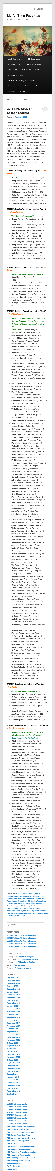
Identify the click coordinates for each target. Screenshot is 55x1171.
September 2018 (13, 1017)
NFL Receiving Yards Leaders (26, 899)
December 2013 (13, 1082)
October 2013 (12, 1088)
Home (37, 69)
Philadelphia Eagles (26, 962)
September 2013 (13, 1091)
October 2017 (12, 1028)
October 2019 (12, 1000)
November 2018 (13, 1011)
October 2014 (12, 1071)
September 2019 (13, 1003)
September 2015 (13, 1062)
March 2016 (11, 1048)
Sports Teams (26, 69)
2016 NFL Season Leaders (17, 1112)
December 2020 (13, 980)
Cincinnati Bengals (26, 956)
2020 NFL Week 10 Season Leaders (21, 946)
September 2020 (13, 989)
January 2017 (12, 1034)
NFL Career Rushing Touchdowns (21, 1137)
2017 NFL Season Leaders (17, 1115)
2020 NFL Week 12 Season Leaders (21, 941)
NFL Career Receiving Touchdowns (21, 1132)
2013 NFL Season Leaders (17, 1104)
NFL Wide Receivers (33, 64)
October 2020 (12, 986)
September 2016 (13, 1045)
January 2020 (12, 992)
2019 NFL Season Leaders (17, 1120)
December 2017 (13, 1023)
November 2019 (13, 997)
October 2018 (12, 1014)
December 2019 (13, 994)
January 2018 (12, 1020)
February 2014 (13, 1077)
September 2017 (13, 1031)
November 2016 (13, 1040)
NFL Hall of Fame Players (17, 80)
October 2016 (12, 1043)
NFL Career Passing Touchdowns (21, 1126)
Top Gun (35, 86)
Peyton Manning (14, 1163)
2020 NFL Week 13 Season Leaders (21, 938)
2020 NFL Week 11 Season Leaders (21, 943)
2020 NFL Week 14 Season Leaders (21, 935)
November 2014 (13, 1068)
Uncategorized (13, 1169)
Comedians (12, 86)
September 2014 (13, 1074)
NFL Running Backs (15, 64)
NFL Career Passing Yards (18, 1129)
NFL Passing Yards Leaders (17, 908)
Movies (32, 80)
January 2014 (12, 1079)
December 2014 (13, 1065)
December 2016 (13, 1037)
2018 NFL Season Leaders (17, 1118)
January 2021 (12, 977)
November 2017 (13, 1026)
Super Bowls (12, 69)
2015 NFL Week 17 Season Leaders (19, 110)
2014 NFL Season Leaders (17, 1106)
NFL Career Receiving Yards (18, 1135)
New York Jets (19, 965)
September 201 (13, 1094)
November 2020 (13, 983)
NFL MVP (38, 894)
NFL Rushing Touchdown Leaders (19, 913)
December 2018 (13, 1008)
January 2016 (12, 1051)
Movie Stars (24, 86)
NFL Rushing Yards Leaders (24, 903)
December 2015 (13, 1054)
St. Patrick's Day (14, 1166)
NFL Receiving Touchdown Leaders (27, 898)
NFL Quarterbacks (33, 59)
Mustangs (23, 91)
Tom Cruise (12, 91)
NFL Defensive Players (16, 75)
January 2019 (12, 1006)
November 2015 (13, 1057)
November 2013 (13, 1085)
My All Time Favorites (23, 15)
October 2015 (12, 1060)
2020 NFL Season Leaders (17, 1123)
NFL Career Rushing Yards (18, 1140)
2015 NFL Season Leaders (24, 894)
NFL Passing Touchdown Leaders (26, 895)
